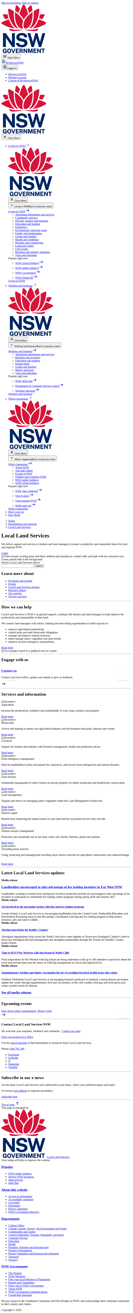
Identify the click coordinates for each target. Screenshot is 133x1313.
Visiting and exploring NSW (30, 476)
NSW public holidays (27, 479)
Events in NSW (23, 473)
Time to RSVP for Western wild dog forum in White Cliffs (35, 952)
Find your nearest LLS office (17, 1037)
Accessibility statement (20, 1199)
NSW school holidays (27, 483)
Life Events (21, 248)
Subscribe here (9, 1096)
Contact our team (71, 1031)
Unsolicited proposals (20, 1295)
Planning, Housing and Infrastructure (28, 1247)
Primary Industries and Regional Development (33, 1253)
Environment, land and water (31, 230)
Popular (7, 1167)
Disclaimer (14, 1205)
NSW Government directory (23, 1212)
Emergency (21, 227)
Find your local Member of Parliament (29, 1279)
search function (18, 1042)
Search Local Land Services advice (20, 562)
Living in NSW (18, 211)
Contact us (9, 671)
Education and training (27, 224)
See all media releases (16, 992)
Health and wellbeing (27, 239)
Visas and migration (26, 255)
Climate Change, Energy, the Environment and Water (37, 1228)
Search (39, 566)
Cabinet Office (16, 1225)
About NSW (22, 467)
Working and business (22, 351)
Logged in (12, 68)
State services (15, 1179)
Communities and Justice (22, 1231)
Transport (13, 1256)
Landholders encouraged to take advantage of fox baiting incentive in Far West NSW (61, 887)
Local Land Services (58, 1157)
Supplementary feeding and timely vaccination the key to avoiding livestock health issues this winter (59, 972)
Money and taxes (24, 370)
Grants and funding (25, 236)
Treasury (13, 1259)
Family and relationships (28, 233)
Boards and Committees (21, 1282)
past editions (20, 1090)
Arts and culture (24, 470)
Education (13, 1241)
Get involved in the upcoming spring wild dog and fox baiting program (42, 906)
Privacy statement (18, 1208)
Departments (10, 1219)
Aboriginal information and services (34, 214)
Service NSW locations (21, 1176)
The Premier (15, 1273)
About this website (14, 1190)
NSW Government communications (27, 1291)
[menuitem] (17, 74)
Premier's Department (20, 1250)
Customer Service (18, 1238)
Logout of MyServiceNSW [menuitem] (23, 80)
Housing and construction (29, 242)
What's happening (20, 464)
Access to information (20, 1196)
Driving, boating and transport (31, 220)
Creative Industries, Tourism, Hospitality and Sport (36, 1234)
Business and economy (27, 357)
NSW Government (14, 1266)
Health (12, 1244)
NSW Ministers (16, 1276)
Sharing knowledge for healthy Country (24, 929)
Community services (26, 217)
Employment (22, 363)
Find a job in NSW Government (25, 1285)
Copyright (13, 1202)
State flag (13, 1183)
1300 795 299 (16, 1048)
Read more (7, 647)
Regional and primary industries (32, 252)
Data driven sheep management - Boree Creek (26, 1011)
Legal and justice (24, 245)
